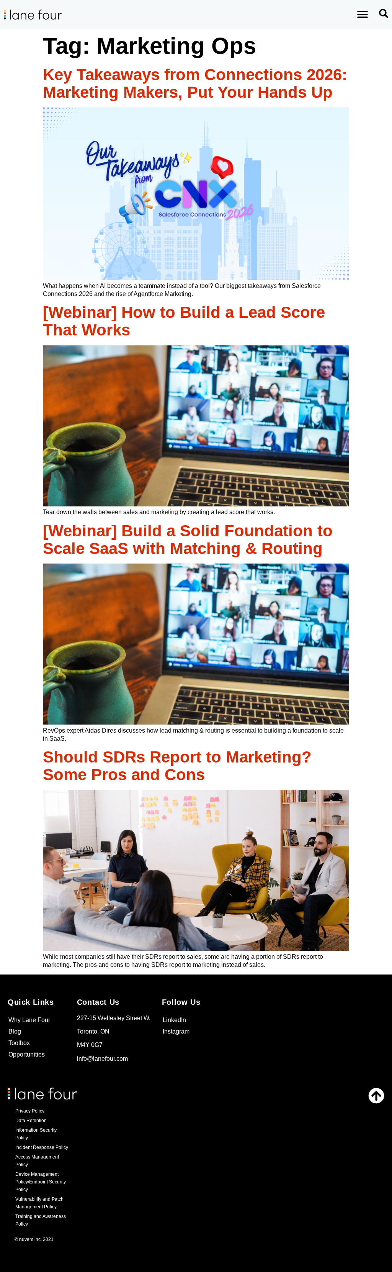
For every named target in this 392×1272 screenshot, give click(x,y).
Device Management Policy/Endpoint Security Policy (40, 1182)
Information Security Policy (36, 1134)
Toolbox (19, 1043)
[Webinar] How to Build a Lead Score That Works (184, 321)
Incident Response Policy (41, 1147)
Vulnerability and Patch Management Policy (39, 1203)
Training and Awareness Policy (40, 1220)
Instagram (176, 1031)
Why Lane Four (29, 1020)
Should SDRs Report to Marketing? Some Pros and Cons (177, 766)
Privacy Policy (29, 1111)
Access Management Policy (37, 1160)
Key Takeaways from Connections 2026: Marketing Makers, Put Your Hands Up (195, 83)
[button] (362, 14)
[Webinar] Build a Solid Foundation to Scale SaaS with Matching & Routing (188, 539)
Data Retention (31, 1120)
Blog (14, 1031)
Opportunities (26, 1054)
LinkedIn (174, 1020)
